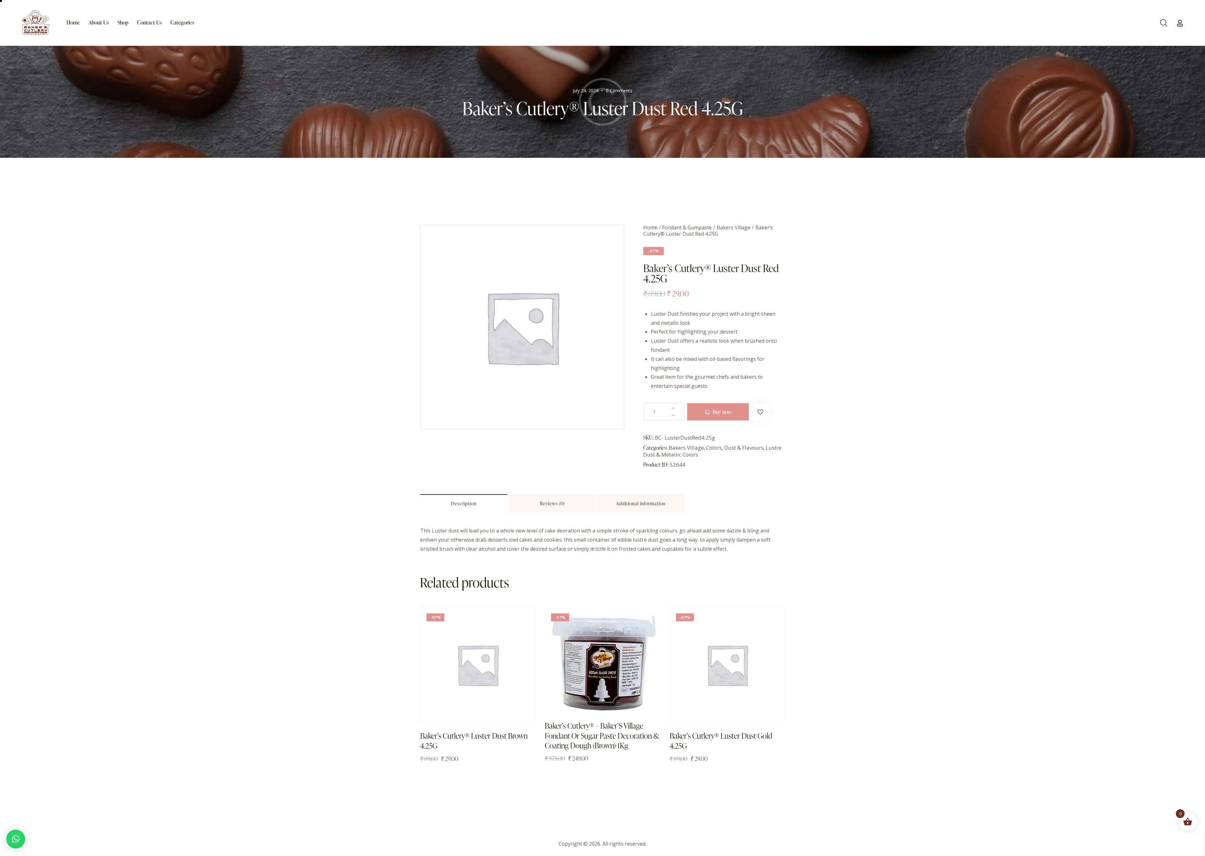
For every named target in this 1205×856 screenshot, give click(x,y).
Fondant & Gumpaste (687, 227)
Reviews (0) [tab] (552, 503)
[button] (760, 411)
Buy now (722, 411)
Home (650, 227)
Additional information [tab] (641, 503)
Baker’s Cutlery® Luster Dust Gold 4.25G (721, 740)
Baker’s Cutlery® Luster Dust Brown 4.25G (474, 740)
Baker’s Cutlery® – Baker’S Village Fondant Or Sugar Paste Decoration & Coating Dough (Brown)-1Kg (602, 735)
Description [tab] (464, 503)
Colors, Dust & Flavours (734, 447)
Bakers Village (733, 227)
